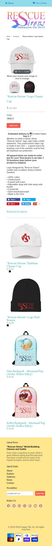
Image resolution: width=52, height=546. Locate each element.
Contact (10, 483)
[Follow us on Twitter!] (14, 506)
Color (9, 115)
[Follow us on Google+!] (25, 506)
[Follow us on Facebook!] (9, 506)
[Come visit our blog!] (41, 506)
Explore (10, 474)
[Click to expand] (22, 59)
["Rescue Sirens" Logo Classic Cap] (14, 87)
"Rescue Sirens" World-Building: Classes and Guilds (23, 448)
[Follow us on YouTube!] (36, 506)
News (9, 480)
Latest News (12, 442)
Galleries (11, 477)
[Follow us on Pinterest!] (20, 506)
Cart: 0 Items (41, 3)
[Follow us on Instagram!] (30, 506)
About (9, 471)
